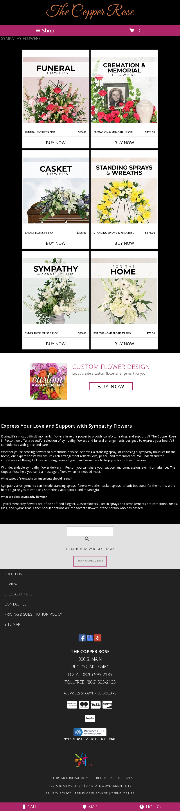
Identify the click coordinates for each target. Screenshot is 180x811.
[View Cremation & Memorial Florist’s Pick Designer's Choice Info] (124, 90)
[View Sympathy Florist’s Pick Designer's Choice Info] (56, 291)
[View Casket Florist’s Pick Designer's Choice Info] (56, 191)
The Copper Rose (90, 12)
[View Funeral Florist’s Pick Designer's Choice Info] (56, 90)
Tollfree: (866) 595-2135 (90, 682)
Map (91, 807)
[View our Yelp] (97, 640)
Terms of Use (123, 793)
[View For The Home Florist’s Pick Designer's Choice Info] (124, 291)
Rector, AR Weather (66, 786)
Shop (48, 30)
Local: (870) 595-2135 (90, 674)
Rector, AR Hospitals (114, 778)
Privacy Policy (58, 793)
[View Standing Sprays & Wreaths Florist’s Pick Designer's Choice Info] (124, 191)
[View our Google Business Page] (90, 640)
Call (31, 807)
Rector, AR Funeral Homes (69, 778)
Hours (152, 807)
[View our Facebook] (82, 640)
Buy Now (56, 142)
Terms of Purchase (91, 793)
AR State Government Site (108, 786)
